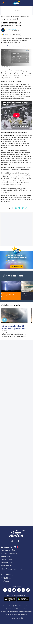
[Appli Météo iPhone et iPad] (10, 599)
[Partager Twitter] (16, 208)
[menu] (2, 2)
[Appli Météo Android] (23, 599)
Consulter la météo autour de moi (16, 46)
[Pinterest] (23, 590)
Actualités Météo (8, 16)
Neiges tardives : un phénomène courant (21, 16)
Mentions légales (8, 606)
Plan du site (26, 606)
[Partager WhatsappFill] (23, 208)
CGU (15, 606)
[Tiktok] (28, 590)
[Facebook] (5, 590)
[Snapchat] (14, 590)
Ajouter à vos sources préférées (12, 34)
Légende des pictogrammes (11, 569)
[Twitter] (9, 590)
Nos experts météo (8, 550)
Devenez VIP (18, 267)
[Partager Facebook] (13, 208)
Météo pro (5, 581)
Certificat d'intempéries (9, 553)
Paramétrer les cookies (25, 611)
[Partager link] (26, 208)
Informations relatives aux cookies (17, 609)
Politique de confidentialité (10, 612)
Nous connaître (6, 559)
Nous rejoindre (6, 563)
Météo (2, 16)
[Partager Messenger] (19, 208)
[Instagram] (19, 590)
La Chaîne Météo (12, 29)
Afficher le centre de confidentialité (17, 614)
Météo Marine (6, 578)
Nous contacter (6, 566)
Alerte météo (6, 556)
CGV (20, 606)
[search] (30, 2)
